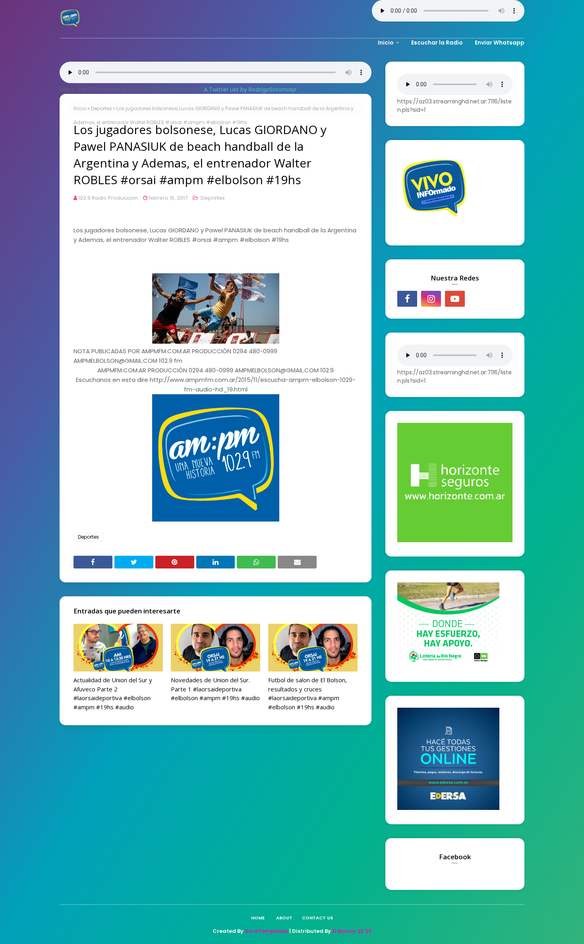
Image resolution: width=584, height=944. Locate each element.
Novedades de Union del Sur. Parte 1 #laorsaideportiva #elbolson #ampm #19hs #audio (215, 689)
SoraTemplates (266, 931)
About (284, 918)
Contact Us (317, 918)
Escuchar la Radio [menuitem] (437, 43)
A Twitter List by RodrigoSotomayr (250, 89)
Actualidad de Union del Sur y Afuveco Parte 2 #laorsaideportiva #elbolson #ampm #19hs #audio (112, 693)
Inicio (80, 108)
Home (258, 918)
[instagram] (431, 299)
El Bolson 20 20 (352, 931)
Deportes (101, 108)
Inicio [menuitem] (386, 43)
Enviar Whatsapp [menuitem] (499, 43)
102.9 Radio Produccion (108, 198)
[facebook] (407, 299)
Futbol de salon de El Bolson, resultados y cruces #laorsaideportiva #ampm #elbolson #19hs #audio (307, 693)
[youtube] (455, 299)
